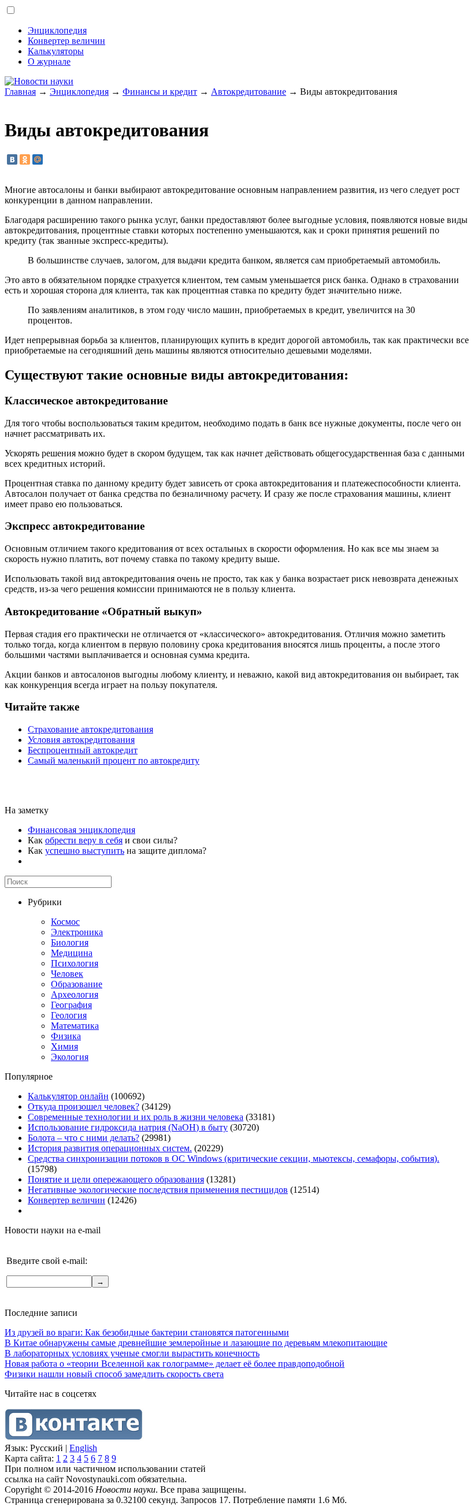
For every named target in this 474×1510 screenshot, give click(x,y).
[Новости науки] (39, 81)
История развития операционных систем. (110, 1148)
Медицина (71, 953)
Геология (69, 1015)
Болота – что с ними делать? (83, 1138)
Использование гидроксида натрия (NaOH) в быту (128, 1127)
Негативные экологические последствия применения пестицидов (158, 1190)
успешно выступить (84, 851)
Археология (74, 994)
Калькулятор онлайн (68, 1096)
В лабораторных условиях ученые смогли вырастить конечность (132, 1353)
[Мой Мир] (37, 159)
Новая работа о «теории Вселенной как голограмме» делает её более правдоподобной (175, 1363)
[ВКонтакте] (12, 159)
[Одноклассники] (25, 159)
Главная (20, 91)
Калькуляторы (56, 51)
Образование (76, 984)
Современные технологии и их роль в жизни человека (135, 1117)
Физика (66, 1036)
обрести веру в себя (84, 840)
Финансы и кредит (160, 91)
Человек (67, 974)
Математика (75, 1026)
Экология (69, 1057)
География (71, 1005)
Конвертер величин (66, 41)
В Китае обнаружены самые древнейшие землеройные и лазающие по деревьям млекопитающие (196, 1343)
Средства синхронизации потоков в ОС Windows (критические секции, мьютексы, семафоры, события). (233, 1158)
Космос (65, 922)
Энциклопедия (57, 30)
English (83, 1448)
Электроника (77, 932)
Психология (74, 963)
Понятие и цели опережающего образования (116, 1179)
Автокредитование (248, 91)
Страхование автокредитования (90, 729)
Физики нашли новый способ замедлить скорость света (114, 1374)
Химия (64, 1046)
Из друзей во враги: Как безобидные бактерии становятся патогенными (147, 1332)
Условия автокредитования (81, 740)
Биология (69, 942)
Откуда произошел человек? (83, 1106)
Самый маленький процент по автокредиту (113, 760)
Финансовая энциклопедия (81, 830)
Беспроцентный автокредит (83, 750)
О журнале (49, 61)
